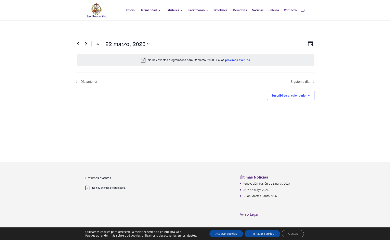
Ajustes (293, 234)
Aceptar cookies (226, 234)
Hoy (97, 43)
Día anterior (88, 81)
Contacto (290, 10)
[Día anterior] (78, 43)
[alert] (195, 60)
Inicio (130, 10)
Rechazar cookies (262, 234)
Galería (274, 10)
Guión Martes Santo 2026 (260, 196)
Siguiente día (300, 81)
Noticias (257, 10)
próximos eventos (237, 60)
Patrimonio (196, 10)
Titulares (172, 10)
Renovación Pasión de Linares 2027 (266, 183)
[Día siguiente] (85, 43)
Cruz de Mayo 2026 (256, 190)
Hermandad (148, 10)
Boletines (220, 10)
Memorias (239, 10)
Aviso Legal (249, 214)
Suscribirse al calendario (288, 95)
